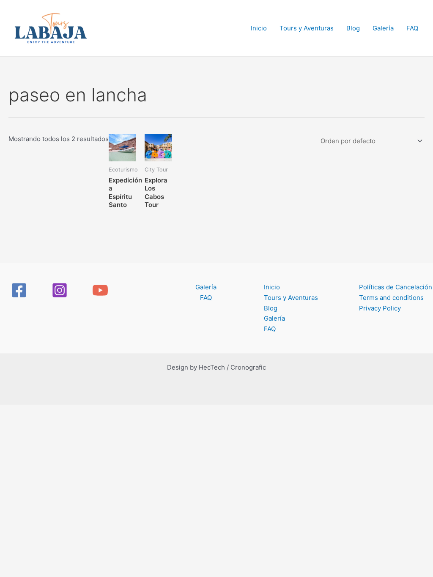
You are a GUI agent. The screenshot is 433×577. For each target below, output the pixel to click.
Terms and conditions (391, 298)
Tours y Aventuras (307, 28)
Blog (353, 28)
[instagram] (61, 290)
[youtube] (101, 290)
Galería (383, 28)
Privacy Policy (380, 308)
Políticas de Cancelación (395, 287)
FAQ (412, 28)
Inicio (259, 28)
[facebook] (20, 290)
